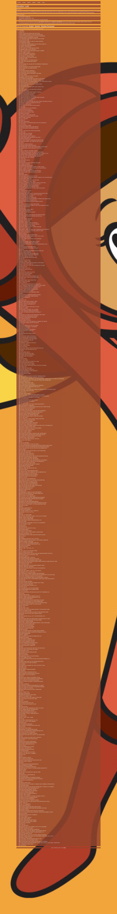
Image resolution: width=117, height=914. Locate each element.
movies (23, 2)
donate (38, 2)
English (31, 26)
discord (28, 2)
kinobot (19, 2)
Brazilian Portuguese (47, 26)
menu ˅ (43, 2)
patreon (34, 2)
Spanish (37, 26)
